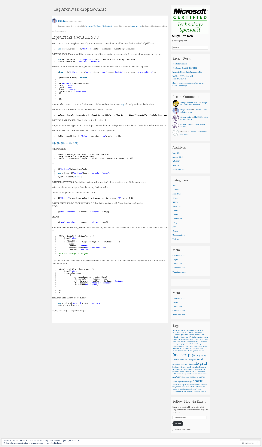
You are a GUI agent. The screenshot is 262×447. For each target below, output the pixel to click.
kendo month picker (189, 367)
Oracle (175, 231)
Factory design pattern (180, 344)
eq (53, 143)
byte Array (189, 335)
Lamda (193, 372)
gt (57, 143)
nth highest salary (181, 382)
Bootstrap (176, 194)
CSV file (191, 337)
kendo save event (196, 369)
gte (62, 143)
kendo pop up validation (181, 369)
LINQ (174, 222)
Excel (174, 342)
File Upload (193, 344)
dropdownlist (199, 339)
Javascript (176, 206)
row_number (176, 387)
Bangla (62, 20)
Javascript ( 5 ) (90, 26)
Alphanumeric (199, 330)
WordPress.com (178, 272)
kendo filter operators (180, 364)
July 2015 (176, 161)
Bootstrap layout (178, 335)
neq (75, 143)
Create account (178, 255)
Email (206, 339)
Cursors (197, 337)
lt (67, 143)
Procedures (176, 385)
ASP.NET (175, 190)
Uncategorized (178, 235)
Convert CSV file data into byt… (193, 133)
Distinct (191, 339)
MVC (174, 227)
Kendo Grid (177, 218)
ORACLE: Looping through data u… (194, 118)
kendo (200, 359)
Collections (176, 337)
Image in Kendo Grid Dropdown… (193, 103)
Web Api (175, 239)
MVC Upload (194, 377)
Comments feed (178, 268)
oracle (198, 380)
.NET (174, 186)
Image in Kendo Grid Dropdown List (187, 72)
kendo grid (198, 363)
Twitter (193, 389)
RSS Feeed (185, 387)
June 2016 (176, 153)
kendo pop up (201, 367)
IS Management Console (196, 351)
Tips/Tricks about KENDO (75, 37)
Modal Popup (181, 374)
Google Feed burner (186, 346)
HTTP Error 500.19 (196, 348)
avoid (174, 332)
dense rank (176, 339)
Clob (202, 335)
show (203, 387)
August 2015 (177, 157)
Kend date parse (190, 360)
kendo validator (185, 372)
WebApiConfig (192, 391)
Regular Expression (188, 385)
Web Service (201, 391)
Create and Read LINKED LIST (184, 68)
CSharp (175, 198)
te (70, 143)
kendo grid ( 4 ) (136, 26)
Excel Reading (181, 342)
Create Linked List (179, 64)
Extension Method (193, 342)
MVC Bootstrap (183, 377)
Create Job (184, 337)
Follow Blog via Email (189, 401)
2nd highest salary (178, 330)
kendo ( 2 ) (109, 26)
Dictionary (184, 339)
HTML (175, 202)
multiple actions (201, 374)
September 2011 (179, 169)
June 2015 (176, 165)
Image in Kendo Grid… (189, 102)
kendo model (177, 367)
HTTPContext (184, 348)
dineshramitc (185, 117)
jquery (175, 210)
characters (196, 335)
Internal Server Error (179, 351)
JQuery (196, 355)
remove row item (201, 385)
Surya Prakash (186, 109)
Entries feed (177, 263)
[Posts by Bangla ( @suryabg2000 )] (54, 21)
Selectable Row (195, 387)
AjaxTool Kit (189, 330)
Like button (201, 372)
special (174, 389)
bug (122, 104)
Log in (175, 259)
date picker (204, 337)
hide (177, 348)
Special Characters (184, 389)
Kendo (175, 214)
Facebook (203, 342)
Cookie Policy (56, 443)
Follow (178, 423)
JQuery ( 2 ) (100, 26)
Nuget (190, 382)
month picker (191, 374)
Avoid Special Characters (185, 332)
